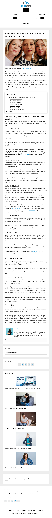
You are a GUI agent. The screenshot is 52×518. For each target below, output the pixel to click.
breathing (34, 251)
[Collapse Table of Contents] (45, 94)
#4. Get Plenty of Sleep (16, 104)
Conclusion (10, 111)
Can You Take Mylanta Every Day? (14, 428)
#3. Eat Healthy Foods (15, 102)
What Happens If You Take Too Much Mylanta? (18, 448)
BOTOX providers (24, 154)
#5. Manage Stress (15, 106)
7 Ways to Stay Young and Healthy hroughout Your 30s (21, 97)
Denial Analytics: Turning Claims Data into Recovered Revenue (22, 388)
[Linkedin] (6, 340)
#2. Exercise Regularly (15, 100)
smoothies (32, 210)
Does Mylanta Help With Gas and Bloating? (17, 408)
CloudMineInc (26, 4)
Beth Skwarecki (27, 68)
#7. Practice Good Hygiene (17, 109)
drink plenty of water (17, 208)
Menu (26, 10)
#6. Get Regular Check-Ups (17, 108)
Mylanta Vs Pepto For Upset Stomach (15, 467)
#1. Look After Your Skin (16, 99)
